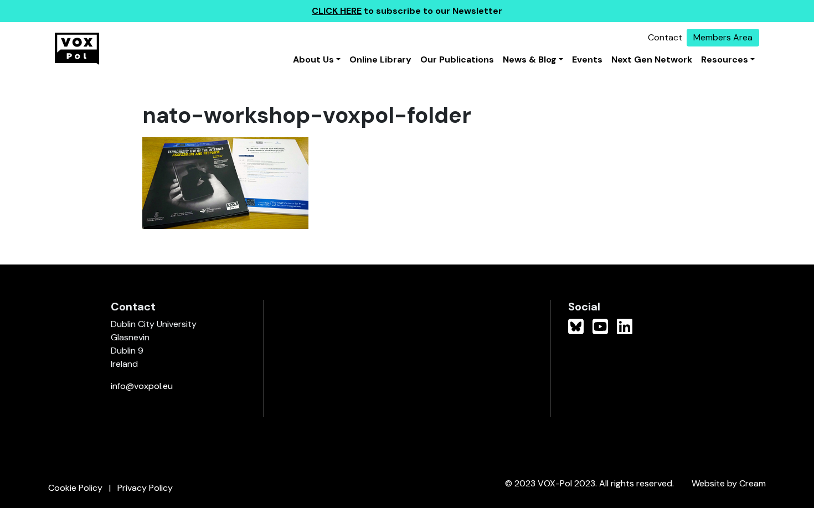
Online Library (380, 59)
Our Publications (457, 59)
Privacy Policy (145, 488)
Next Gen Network (651, 59)
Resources (724, 59)
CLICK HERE (337, 11)
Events (587, 59)
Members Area (723, 37)
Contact (665, 37)
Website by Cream (729, 483)
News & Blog (530, 59)
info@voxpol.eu (142, 386)
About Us (313, 59)
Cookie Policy (75, 488)
